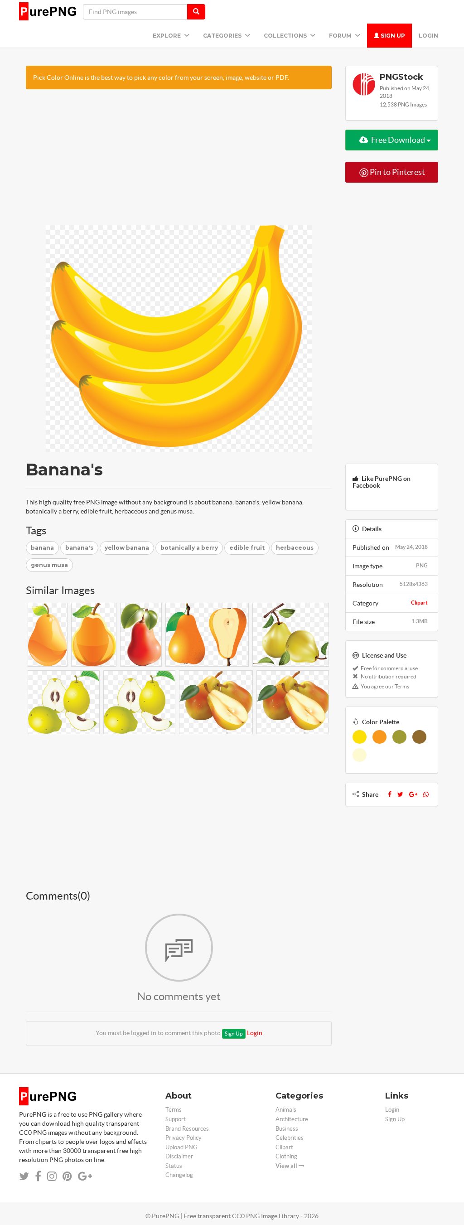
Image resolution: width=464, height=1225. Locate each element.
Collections (286, 35)
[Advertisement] (179, 161)
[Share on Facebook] (38, 1176)
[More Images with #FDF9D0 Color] (360, 755)
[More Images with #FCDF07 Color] (360, 737)
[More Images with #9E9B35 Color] (399, 737)
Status (173, 1165)
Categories (223, 35)
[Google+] (413, 794)
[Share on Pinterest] (67, 1176)
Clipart (419, 602)
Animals (286, 1109)
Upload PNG (181, 1147)
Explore (167, 35)
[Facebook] (390, 794)
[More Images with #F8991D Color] (379, 737)
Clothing (286, 1156)
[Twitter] (400, 794)
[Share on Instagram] (52, 1176)
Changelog (179, 1175)
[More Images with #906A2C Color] (419, 737)
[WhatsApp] (426, 794)
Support (175, 1119)
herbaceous (295, 547)
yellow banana (127, 547)
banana (42, 547)
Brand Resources (187, 1128)
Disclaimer (179, 1156)
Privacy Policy (183, 1137)
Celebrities (290, 1137)
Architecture (292, 1119)
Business (287, 1128)
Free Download (398, 140)
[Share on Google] (85, 1176)
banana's (79, 547)
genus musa (49, 565)
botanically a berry (189, 547)
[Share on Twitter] (24, 1176)
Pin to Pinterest (396, 172)
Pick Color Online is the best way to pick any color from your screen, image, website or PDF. (161, 77)
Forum (341, 35)
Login (428, 35)
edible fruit (247, 547)
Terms (173, 1109)
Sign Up (392, 35)
